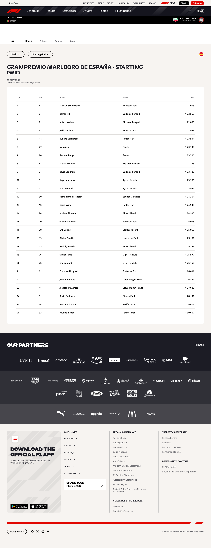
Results (51, 11)
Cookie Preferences (123, 511)
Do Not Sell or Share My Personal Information (129, 490)
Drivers (87, 11)
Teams (103, 11)
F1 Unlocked (123, 11)
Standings (69, 11)
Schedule (33, 11)
